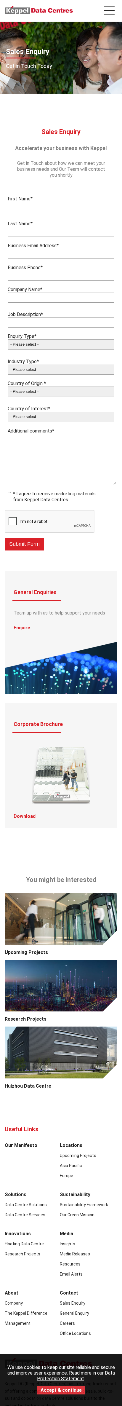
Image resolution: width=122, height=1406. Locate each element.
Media (66, 1233)
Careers (67, 1323)
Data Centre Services (25, 1214)
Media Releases (75, 1254)
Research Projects (25, 1019)
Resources (70, 1264)
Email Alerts (71, 1274)
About (11, 1293)
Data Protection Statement (76, 1376)
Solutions (15, 1194)
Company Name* (25, 289)
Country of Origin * (27, 383)
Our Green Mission (77, 1214)
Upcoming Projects (26, 952)
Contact (69, 1293)
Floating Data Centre (24, 1243)
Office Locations (75, 1333)
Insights (67, 1243)
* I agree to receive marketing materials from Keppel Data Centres (54, 496)
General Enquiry (74, 1313)
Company (14, 1303)
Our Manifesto (21, 1145)
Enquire (22, 628)
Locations (71, 1145)
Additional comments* (31, 431)
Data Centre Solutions (26, 1204)
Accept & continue (61, 1391)
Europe (66, 1175)
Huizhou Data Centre (28, 1086)
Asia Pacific (71, 1165)
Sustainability (75, 1194)
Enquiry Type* (22, 336)
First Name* (20, 199)
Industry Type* (23, 361)
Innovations (18, 1233)
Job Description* (25, 314)
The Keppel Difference (26, 1313)
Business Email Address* (33, 245)
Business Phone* (25, 267)
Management (17, 1323)
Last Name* (20, 223)
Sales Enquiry (72, 1303)
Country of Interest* (29, 408)
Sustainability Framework (84, 1204)
